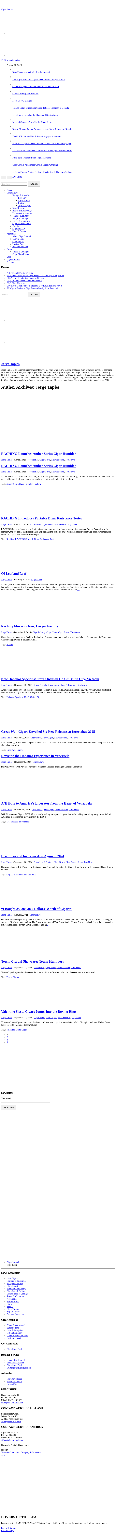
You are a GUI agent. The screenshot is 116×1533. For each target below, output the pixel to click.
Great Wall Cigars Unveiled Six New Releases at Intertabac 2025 (48, 731)
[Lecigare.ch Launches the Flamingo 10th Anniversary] (15, 112)
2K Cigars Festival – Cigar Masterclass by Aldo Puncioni (32, 288)
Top (3, 1455)
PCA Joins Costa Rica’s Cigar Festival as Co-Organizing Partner (35, 275)
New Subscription (15, 1330)
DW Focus (17, 177)
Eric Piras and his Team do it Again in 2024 (32, 856)
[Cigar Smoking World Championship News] (17, 1087)
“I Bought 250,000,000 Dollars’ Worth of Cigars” (36, 909)
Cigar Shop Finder (20, 254)
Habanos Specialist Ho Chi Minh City (23, 697)
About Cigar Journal (21, 236)
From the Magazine (15, 1314)
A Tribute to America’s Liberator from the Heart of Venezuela (46, 803)
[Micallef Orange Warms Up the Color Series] (15, 119)
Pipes (9, 1304)
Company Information (31, 1452)
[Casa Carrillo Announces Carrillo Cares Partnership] (15, 162)
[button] (8, 1528)
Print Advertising (14, 1379)
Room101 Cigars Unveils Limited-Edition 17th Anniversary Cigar (41, 143)
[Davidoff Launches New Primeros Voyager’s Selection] (15, 134)
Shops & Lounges (20, 218)
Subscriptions (13, 1328)
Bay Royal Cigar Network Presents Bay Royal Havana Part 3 (34, 286)
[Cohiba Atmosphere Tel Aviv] (15, 91)
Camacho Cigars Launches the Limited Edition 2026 (35, 86)
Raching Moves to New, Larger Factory (30, 626)
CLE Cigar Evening (16, 283)
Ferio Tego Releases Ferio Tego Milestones (31, 157)
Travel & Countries (21, 221)
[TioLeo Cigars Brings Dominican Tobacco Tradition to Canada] (15, 105)
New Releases (18, 208)
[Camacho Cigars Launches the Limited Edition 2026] (15, 84)
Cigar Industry (18, 228)
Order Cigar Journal (16, 1360)
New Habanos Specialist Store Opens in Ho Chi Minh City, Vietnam (50, 679)
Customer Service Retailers (19, 1368)
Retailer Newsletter (15, 1362)
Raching (37, 484)
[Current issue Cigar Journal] (22, 1069)
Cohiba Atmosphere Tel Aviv (25, 93)
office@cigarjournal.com (12, 1402)
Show (80, 862)
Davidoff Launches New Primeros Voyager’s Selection (37, 136)
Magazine (11, 234)
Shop (9, 257)
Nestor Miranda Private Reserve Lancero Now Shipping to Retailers (42, 129)
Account (10, 262)
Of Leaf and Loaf (13, 573)
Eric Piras (32, 874)
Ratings (21, 203)
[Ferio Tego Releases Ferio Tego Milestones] (15, 155)
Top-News (70, 460)
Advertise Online (14, 1381)
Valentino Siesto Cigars (17, 1030)
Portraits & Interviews (22, 213)
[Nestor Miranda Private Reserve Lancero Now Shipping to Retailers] (15, 126)
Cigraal (10, 874)
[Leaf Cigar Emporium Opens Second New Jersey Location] (15, 77)
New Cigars (47, 737)
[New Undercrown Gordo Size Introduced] (15, 69)
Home (9, 190)
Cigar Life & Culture (21, 223)
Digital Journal (13, 259)
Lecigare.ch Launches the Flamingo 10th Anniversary (36, 115)
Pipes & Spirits (19, 231)
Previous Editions (20, 246)
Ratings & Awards (20, 195)
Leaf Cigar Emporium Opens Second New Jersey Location (38, 79)
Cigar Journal (7, 9)
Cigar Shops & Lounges (17, 1293)
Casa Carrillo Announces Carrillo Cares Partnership (35, 165)
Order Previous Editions (17, 1335)
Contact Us (12, 1384)
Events (15, 226)
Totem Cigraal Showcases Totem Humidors (32, 961)
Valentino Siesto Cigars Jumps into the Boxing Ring (38, 1011)
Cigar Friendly (40, 685)
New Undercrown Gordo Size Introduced (31, 72)
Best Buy (22, 198)
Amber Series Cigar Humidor (19, 484)
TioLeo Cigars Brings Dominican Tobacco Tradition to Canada (40, 108)
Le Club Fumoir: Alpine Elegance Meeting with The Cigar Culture (42, 172)
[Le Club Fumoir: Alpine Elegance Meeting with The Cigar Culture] (15, 169)
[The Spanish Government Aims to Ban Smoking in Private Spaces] (15, 148)
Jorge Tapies (10, 364)
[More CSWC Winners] (15, 98)
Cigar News (12, 193)
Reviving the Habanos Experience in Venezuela (35, 756)
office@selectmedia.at (11, 1421)
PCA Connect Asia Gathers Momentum (24, 280)
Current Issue (18, 239)
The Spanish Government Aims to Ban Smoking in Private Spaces (42, 150)
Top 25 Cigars (24, 205)
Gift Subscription (14, 1333)
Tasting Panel (18, 244)
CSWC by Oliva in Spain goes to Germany (26, 278)
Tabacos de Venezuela (20, 821)
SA (8, 821)
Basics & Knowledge (22, 210)
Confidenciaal (20, 874)
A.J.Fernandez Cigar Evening (20, 273)
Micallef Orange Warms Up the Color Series (32, 122)
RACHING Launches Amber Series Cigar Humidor (38, 454)
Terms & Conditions (10, 1452)
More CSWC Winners (22, 101)
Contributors (18, 241)
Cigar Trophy (24, 200)
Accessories (33, 460)
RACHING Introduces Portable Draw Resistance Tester (41, 518)
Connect (10, 249)
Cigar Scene (63, 632)
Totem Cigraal (13, 977)
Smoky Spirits (13, 1301)
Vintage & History (20, 216)
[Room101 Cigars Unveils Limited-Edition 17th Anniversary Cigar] (15, 141)
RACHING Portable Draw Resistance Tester (35, 539)
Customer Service (15, 1338)
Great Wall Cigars (14, 750)
